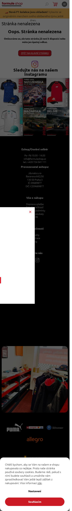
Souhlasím (34, 501)
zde (40, 483)
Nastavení (34, 491)
